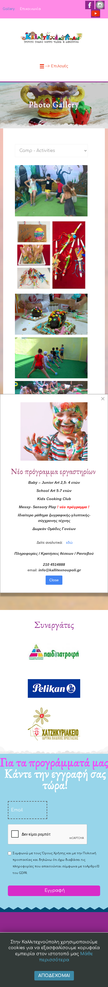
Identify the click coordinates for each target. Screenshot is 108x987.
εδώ (69, 542)
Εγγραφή (54, 890)
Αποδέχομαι (54, 975)
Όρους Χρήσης (54, 853)
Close (54, 580)
